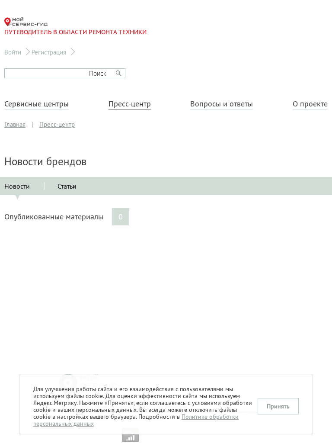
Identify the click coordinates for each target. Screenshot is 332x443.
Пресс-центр (130, 104)
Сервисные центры (36, 104)
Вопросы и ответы (221, 104)
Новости (17, 186)
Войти (12, 52)
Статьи (67, 186)
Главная (15, 124)
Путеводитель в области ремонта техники (75, 32)
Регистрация (49, 52)
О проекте (310, 104)
